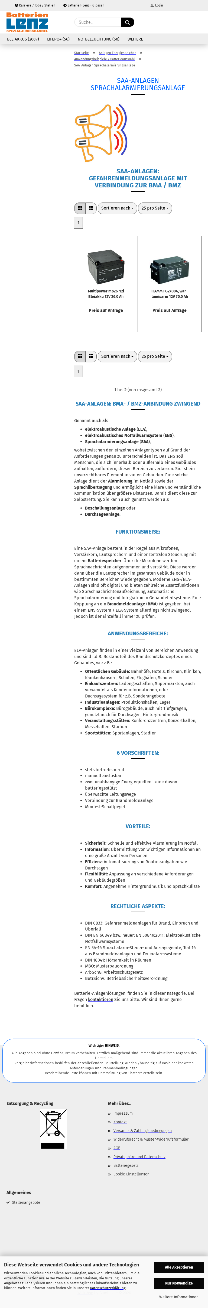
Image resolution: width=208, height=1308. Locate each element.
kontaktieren (100, 999)
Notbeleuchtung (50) (98, 39)
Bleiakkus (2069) (23, 39)
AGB (116, 1148)
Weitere (135, 39)
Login (158, 5)
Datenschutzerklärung (108, 1288)
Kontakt (120, 1122)
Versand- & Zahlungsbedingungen (142, 1130)
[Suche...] (127, 22)
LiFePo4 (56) (58, 39)
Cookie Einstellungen (131, 1174)
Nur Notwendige (179, 1283)
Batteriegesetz (125, 1165)
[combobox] (117, 208)
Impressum (123, 1113)
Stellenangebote (26, 1202)
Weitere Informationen (179, 1297)
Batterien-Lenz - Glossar (85, 5)
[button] (176, 22)
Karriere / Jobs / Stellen (36, 5)
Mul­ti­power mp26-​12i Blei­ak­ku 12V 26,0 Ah (106, 293)
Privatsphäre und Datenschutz (139, 1157)
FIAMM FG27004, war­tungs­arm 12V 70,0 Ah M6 (169, 293)
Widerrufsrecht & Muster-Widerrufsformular (150, 1139)
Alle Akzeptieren (179, 1267)
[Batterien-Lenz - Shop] (27, 22)
